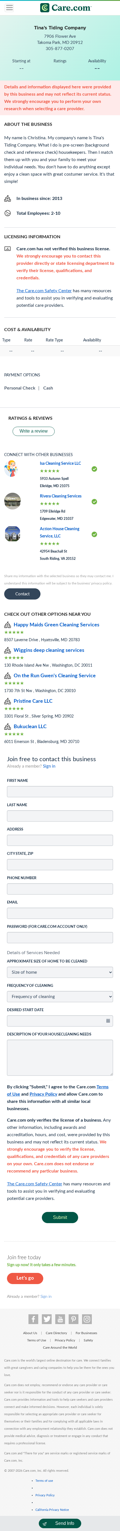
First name (17, 781)
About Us (30, 1333)
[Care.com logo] (63, 8)
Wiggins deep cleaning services (49, 650)
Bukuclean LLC (30, 726)
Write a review (34, 431)
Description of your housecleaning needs (49, 1034)
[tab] (60, 952)
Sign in (49, 766)
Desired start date (25, 1010)
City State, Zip (20, 854)
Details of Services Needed (33, 952)
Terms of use (44, 1480)
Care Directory (56, 1333)
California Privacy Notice (52, 1509)
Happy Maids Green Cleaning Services (56, 625)
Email (12, 902)
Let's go (25, 1278)
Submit (60, 1217)
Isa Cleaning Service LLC (60, 464)
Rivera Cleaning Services (60, 496)
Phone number (21, 878)
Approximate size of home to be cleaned (47, 961)
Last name (17, 805)
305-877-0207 (60, 49)
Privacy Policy (43, 1094)
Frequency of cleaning (30, 986)
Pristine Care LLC (33, 701)
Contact (22, 594)
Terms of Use (36, 1340)
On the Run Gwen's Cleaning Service (55, 675)
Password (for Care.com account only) (47, 927)
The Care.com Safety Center (34, 1184)
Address (15, 829)
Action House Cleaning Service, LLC (59, 532)
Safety (88, 1340)
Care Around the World (60, 1347)
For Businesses (86, 1333)
